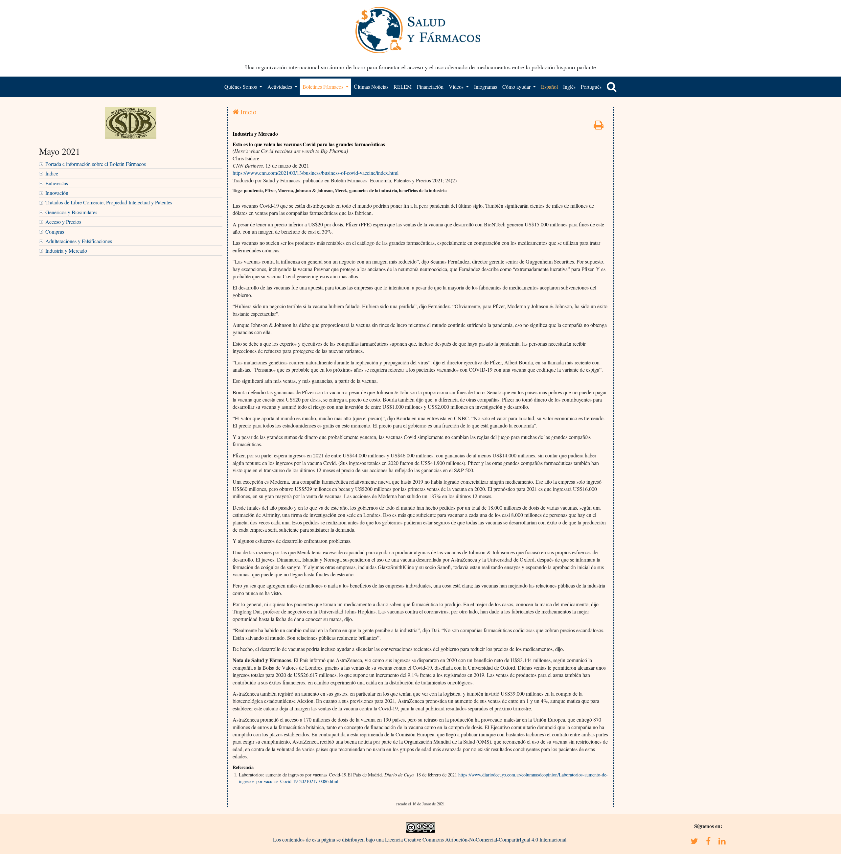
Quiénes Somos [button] (241, 86)
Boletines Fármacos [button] (324, 86)
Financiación (430, 86)
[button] (611, 87)
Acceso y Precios (63, 221)
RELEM (403, 86)
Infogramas (485, 86)
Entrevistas (56, 183)
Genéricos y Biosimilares (71, 212)
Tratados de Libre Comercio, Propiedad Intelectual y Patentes (108, 202)
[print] (598, 126)
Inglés (569, 86)
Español (549, 86)
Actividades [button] (280, 86)
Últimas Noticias (371, 86)
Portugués (591, 86)
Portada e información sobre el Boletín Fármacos (95, 163)
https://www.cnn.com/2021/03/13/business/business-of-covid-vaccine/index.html (315, 172)
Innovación (56, 192)
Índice (51, 173)
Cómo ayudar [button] (517, 86)
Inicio (247, 111)
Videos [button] (457, 86)
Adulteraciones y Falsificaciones (78, 241)
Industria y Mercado (66, 250)
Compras (54, 231)
